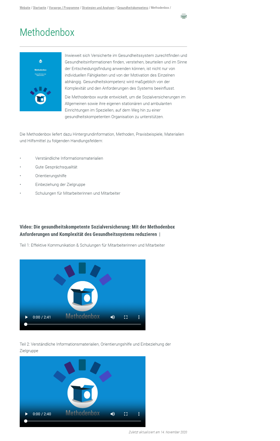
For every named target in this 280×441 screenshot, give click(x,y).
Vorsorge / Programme (64, 8)
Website (25, 8)
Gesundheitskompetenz (132, 8)
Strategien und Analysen (98, 8)
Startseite (39, 8)
